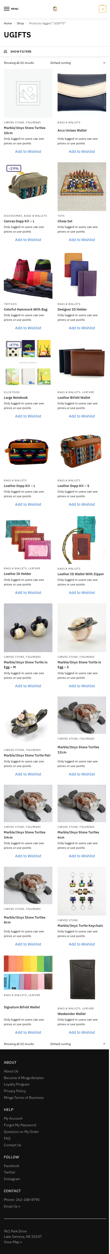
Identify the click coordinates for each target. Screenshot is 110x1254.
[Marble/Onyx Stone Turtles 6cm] (82, 803)
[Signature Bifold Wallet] (28, 972)
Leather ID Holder (17, 574)
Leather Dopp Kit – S (73, 486)
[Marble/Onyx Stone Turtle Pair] (28, 720)
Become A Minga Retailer (24, 1078)
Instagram (12, 1179)
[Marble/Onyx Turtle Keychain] (82, 891)
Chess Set (65, 221)
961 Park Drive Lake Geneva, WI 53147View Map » (23, 1236)
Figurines (33, 122)
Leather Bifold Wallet (74, 397)
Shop (20, 23)
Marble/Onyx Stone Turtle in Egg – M (26, 665)
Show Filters (21, 51)
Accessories (13, 215)
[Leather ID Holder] (28, 539)
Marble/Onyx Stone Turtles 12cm (78, 749)
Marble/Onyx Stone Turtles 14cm (24, 835)
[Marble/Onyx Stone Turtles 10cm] (28, 93)
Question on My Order (21, 1131)
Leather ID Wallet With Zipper (81, 574)
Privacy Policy (15, 1091)
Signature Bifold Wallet (22, 1007)
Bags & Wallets (69, 122)
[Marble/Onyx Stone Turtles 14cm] (28, 803)
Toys (61, 215)
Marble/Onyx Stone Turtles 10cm (24, 130)
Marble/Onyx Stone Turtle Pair (27, 755)
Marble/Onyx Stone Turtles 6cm (78, 835)
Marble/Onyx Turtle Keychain (80, 925)
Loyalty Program (16, 1084)
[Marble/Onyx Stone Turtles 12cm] (82, 715)
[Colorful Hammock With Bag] (28, 275)
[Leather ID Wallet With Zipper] (82, 539)
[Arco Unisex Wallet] (82, 93)
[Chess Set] (82, 186)
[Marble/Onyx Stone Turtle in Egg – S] (82, 627)
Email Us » (12, 1206)
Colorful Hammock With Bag (25, 309)
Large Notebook (16, 397)
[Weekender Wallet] (82, 979)
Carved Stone (14, 122)
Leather (88, 392)
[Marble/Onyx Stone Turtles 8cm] (28, 885)
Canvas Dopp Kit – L (19, 221)
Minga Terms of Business (24, 1097)
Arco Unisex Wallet (72, 130)
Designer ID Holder (72, 309)
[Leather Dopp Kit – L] (28, 451)
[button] (102, 9)
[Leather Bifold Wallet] (82, 363)
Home (8, 23)
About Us (11, 1071)
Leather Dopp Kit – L (19, 486)
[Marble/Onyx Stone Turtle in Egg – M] (28, 627)
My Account (13, 1118)
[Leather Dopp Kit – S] (82, 451)
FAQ (7, 1138)
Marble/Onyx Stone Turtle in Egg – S (79, 665)
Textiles (10, 304)
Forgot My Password (20, 1125)
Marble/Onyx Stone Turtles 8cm (24, 920)
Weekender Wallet (72, 1014)
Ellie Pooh (12, 392)
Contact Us (12, 1145)
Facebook (11, 1165)
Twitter (9, 1172)
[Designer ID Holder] (82, 275)
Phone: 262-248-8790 (21, 1199)
